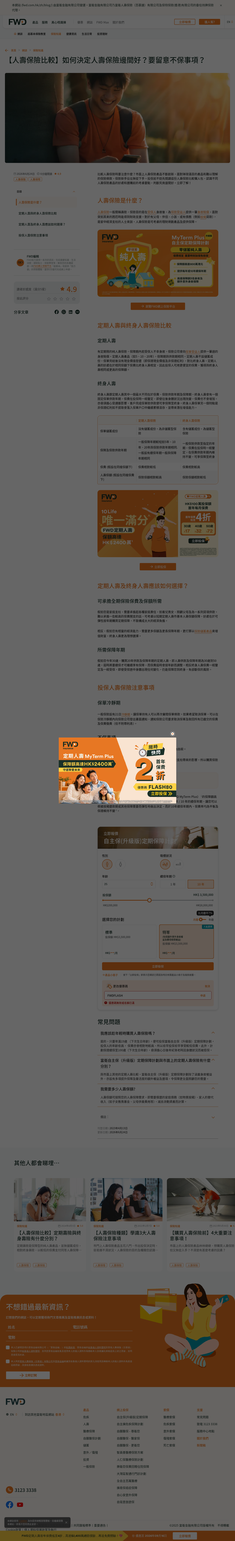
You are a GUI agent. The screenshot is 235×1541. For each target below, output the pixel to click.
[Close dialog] (172, 734)
